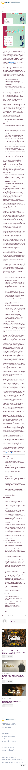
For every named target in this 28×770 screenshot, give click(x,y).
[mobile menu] (26, 2)
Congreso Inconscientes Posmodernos (12, 450)
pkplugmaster (13, 10)
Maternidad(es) (12, 62)
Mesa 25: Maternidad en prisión (10, 452)
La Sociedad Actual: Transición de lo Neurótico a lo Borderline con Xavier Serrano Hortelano (12, 701)
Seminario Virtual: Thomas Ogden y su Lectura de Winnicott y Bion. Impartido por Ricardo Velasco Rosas (13, 652)
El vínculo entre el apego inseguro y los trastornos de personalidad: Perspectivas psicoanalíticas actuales (13, 677)
